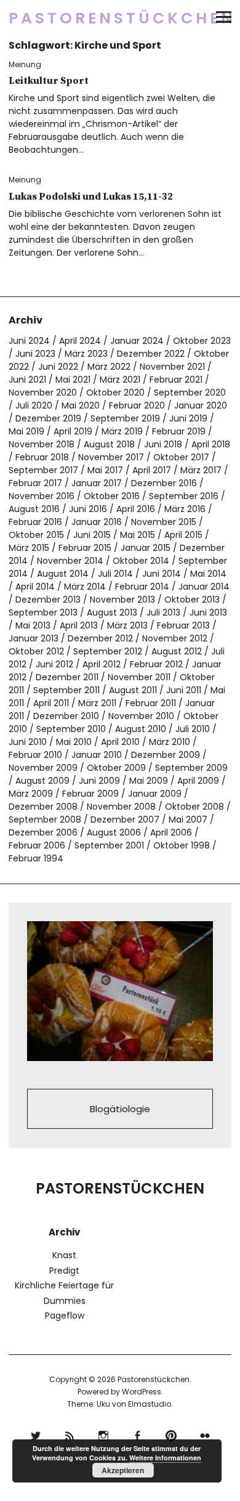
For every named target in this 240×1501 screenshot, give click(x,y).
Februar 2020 (137, 405)
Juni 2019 (188, 418)
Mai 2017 (105, 470)
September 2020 (190, 392)
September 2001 (109, 845)
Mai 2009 (148, 781)
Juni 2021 (27, 379)
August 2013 (112, 612)
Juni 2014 (161, 573)
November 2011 (139, 677)
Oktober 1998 (181, 845)
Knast (64, 1255)
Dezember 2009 (165, 755)
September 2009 (191, 768)
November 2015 (163, 522)
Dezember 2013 (48, 599)
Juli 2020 (33, 405)
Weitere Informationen (165, 1457)
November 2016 (41, 496)
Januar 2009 (155, 793)
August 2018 (109, 444)
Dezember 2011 (67, 677)
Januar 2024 (137, 341)
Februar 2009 (90, 793)
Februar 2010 (35, 755)
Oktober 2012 (36, 651)
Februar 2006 (37, 845)
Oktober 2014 (141, 561)
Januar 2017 (96, 483)
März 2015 (29, 548)
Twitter (35, 1434)
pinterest (171, 1434)
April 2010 (120, 742)
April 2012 (101, 664)
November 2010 (141, 716)
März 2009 (31, 793)
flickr (205, 1434)
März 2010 (169, 742)
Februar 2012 (156, 664)
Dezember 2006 (43, 832)
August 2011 (133, 690)
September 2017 (43, 470)
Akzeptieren (123, 1470)
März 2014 (85, 586)
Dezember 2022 (151, 354)
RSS (69, 1434)
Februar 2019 (179, 431)
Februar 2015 (84, 548)
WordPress (141, 1391)
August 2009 (42, 781)
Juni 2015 (92, 535)
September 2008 (45, 819)
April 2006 (171, 832)
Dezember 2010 (66, 716)
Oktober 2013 (192, 599)
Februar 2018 (42, 457)
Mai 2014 (208, 573)
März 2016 (185, 509)
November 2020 (43, 392)
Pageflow (64, 1315)
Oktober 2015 (36, 535)
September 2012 (107, 651)
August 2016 (34, 509)
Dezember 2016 (164, 483)
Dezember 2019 (48, 418)
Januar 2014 (204, 586)
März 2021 (120, 379)
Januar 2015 (145, 548)
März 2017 (201, 470)
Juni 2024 (29, 341)
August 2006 (114, 832)
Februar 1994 (36, 858)
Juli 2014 (115, 573)
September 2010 (71, 729)
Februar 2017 (35, 483)
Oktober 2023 (202, 341)
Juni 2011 (183, 690)
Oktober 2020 (115, 392)
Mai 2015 (137, 535)
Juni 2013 (208, 612)
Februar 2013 (183, 625)
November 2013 (122, 599)
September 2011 (66, 690)
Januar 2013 (33, 638)
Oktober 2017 (181, 457)
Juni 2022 (58, 366)
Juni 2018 (163, 444)
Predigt (64, 1270)
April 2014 (35, 586)
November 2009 (43, 768)
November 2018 (41, 444)
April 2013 (79, 625)
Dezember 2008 (43, 806)
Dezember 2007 (124, 819)
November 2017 (111, 457)
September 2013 (43, 612)
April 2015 (183, 535)
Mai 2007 (188, 819)
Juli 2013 (163, 612)
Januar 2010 (96, 755)
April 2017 (151, 470)
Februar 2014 (142, 586)
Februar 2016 (35, 522)
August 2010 (140, 729)
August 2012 (176, 651)
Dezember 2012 (100, 638)
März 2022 (108, 366)
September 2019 (125, 418)
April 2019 (73, 431)
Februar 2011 (151, 703)
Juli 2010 (192, 729)
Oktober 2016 (112, 496)
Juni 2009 (99, 781)
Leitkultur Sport (49, 81)
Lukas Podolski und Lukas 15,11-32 (91, 196)
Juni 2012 (54, 664)
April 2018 (210, 444)
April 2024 (80, 341)
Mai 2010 (74, 742)
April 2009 (198, 781)
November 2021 (172, 366)
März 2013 (127, 625)
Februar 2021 (176, 379)
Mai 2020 (81, 405)
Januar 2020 (200, 405)
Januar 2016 (96, 522)
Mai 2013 (32, 625)
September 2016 (183, 496)
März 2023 (86, 354)
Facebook (137, 1434)
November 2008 (121, 806)
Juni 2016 (88, 509)
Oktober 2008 (194, 806)
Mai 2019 (26, 431)
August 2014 (63, 573)
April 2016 (135, 509)
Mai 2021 (72, 379)
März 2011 (97, 703)
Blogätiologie (120, 1108)
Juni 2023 (35, 354)
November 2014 (70, 561)
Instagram (103, 1434)
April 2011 (51, 703)
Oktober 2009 (116, 768)
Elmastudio (149, 1404)
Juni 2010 (28, 742)
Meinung (25, 64)
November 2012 (174, 638)
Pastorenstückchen (122, 18)
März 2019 (122, 431)
